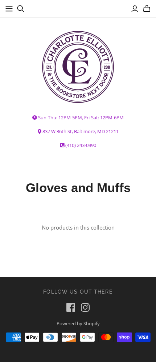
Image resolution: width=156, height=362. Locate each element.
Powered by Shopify (78, 323)
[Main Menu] (9, 8)
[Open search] (20, 8)
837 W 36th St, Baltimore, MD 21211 (80, 131)
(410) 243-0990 (80, 145)
